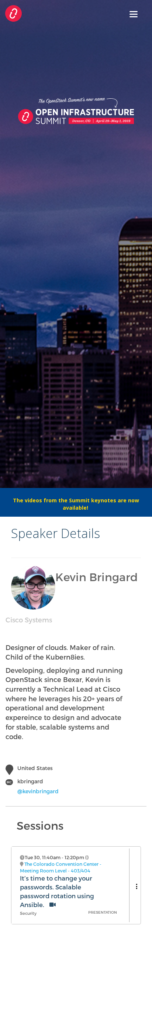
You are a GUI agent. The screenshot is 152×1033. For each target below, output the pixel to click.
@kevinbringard (38, 791)
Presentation (102, 912)
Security (28, 913)
